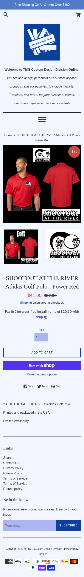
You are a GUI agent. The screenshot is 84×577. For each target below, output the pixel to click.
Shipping (26, 302)
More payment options (42, 374)
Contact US (11, 463)
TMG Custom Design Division (45, 548)
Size (41, 330)
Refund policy (12, 489)
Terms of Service (15, 478)
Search (8, 457)
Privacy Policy (13, 468)
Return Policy (12, 473)
